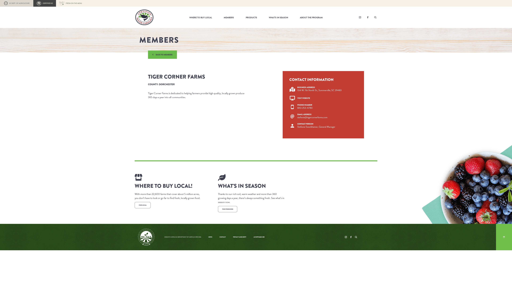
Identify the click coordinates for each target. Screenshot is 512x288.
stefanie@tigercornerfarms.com (312, 117)
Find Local (143, 205)
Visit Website (303, 98)
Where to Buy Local (200, 17)
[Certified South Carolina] (144, 17)
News (210, 237)
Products (251, 17)
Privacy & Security (239, 237)
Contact (222, 237)
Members (229, 17)
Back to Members (164, 54)
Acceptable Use (259, 237)
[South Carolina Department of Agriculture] (146, 237)
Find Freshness (227, 209)
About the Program (311, 17)
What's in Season (278, 17)
